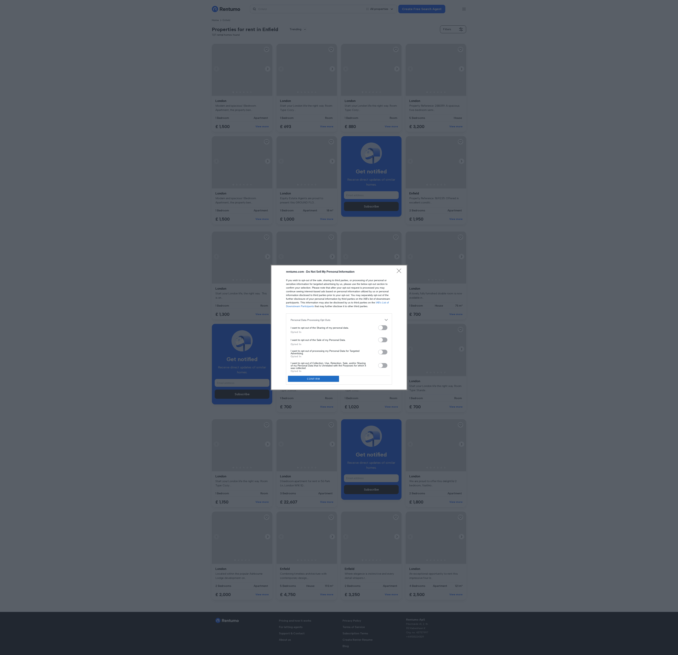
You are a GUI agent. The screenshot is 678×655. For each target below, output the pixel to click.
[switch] (382, 327)
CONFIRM (313, 379)
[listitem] (339, 320)
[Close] (400, 272)
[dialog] (339, 327)
